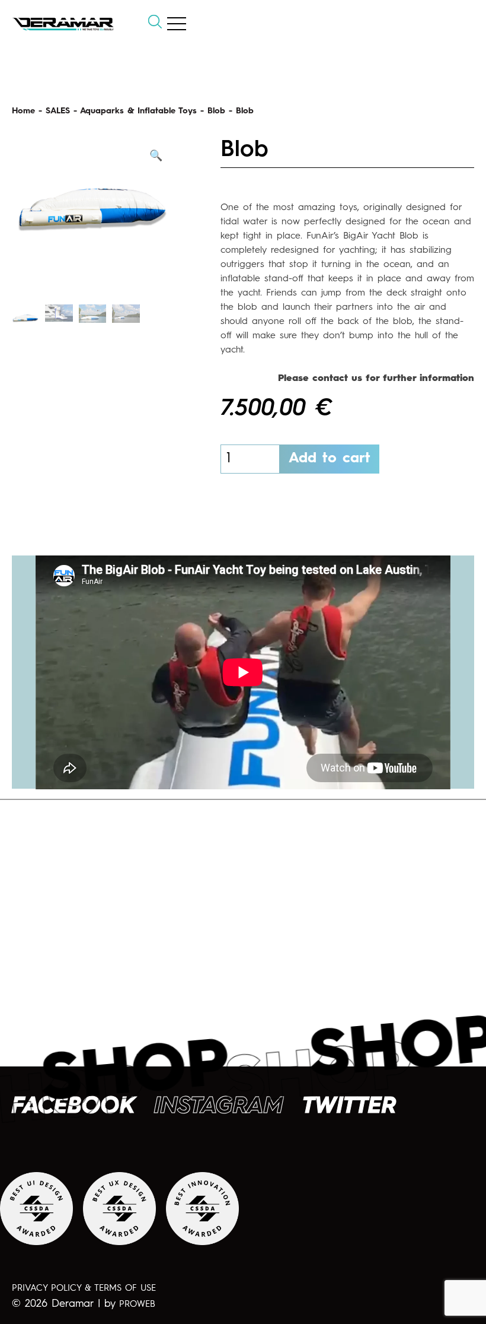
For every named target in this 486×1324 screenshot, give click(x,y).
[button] (155, 156)
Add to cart (329, 459)
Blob (216, 111)
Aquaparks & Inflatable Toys (138, 111)
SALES (58, 111)
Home (23, 111)
